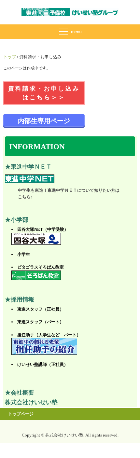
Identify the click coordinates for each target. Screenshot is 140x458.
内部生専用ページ (44, 120)
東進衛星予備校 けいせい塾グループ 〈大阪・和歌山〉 (70, 14)
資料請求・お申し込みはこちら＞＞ (44, 93)
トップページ (21, 413)
